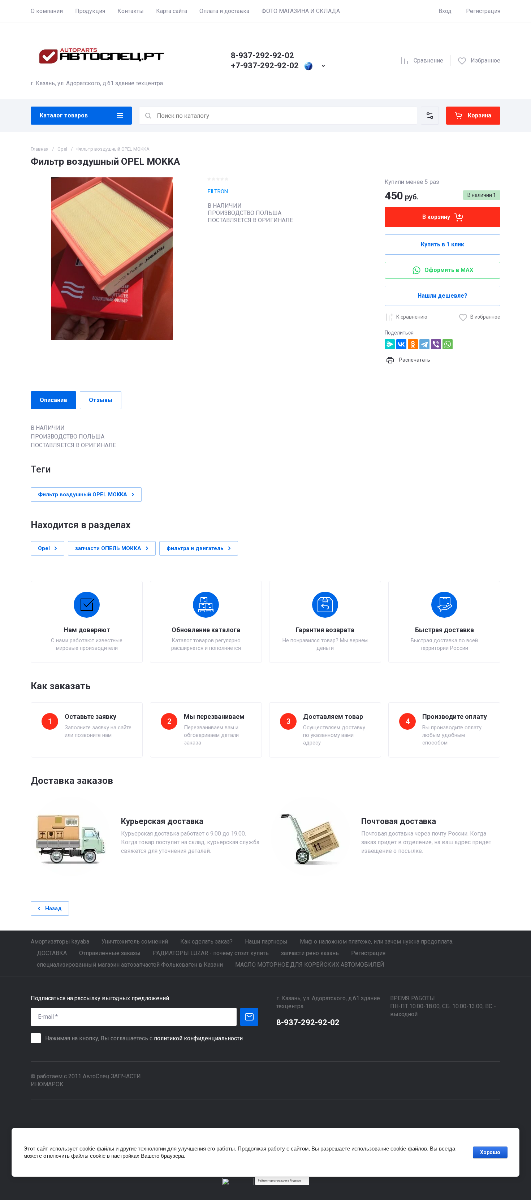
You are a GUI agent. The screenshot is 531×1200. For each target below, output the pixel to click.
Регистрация (483, 11)
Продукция (90, 11)
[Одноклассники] (413, 344)
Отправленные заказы (110, 953)
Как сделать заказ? (206, 941)
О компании (47, 11)
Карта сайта (171, 11)
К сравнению (411, 317)
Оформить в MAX (448, 270)
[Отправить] (249, 1017)
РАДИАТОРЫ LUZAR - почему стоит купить (211, 953)
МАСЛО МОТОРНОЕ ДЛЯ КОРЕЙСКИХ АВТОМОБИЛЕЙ (309, 964)
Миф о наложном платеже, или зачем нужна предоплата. (376, 941)
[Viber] (436, 344)
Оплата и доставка (224, 11)
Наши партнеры (266, 941)
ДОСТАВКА (52, 953)
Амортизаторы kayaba (60, 941)
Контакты (130, 11)
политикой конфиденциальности (198, 1038)
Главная (39, 149)
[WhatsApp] (447, 344)
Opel (62, 149)
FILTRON (218, 191)
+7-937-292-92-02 (265, 65)
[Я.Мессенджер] (390, 344)
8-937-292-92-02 (262, 55)
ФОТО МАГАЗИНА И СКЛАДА (301, 11)
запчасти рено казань (310, 953)
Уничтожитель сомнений (135, 941)
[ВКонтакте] (401, 344)
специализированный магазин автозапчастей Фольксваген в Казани (130, 964)
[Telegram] (424, 344)
